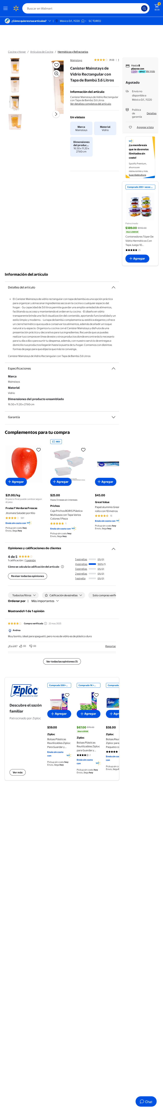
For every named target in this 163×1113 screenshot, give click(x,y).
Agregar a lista (145, 127)
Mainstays (76, 60)
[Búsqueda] (144, 8)
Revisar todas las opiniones (27, 576)
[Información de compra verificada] (45, 623)
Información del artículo (26, 274)
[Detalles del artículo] (113, 287)
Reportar (110, 646)
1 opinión (30, 560)
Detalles (151, 113)
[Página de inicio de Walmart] (16, 8)
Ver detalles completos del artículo (90, 103)
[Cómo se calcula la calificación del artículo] (62, 566)
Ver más (150, 71)
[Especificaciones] (113, 368)
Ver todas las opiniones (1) (62, 661)
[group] (106, 59)
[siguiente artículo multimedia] (56, 114)
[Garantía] (113, 417)
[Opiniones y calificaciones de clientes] (113, 547)
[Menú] (6, 8)
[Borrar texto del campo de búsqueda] (139, 8)
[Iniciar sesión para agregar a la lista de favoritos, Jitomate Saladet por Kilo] (38, 449)
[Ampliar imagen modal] (56, 73)
